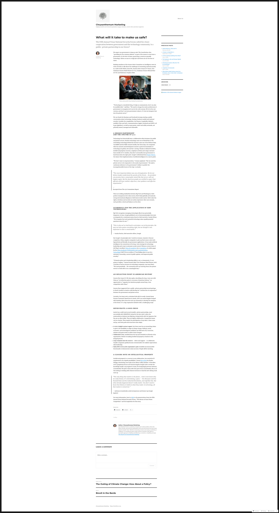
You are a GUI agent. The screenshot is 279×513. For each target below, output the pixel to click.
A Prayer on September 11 (168, 52)
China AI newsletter (131, 248)
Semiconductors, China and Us (169, 48)
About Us (180, 18)
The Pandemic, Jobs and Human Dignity (171, 59)
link (133, 397)
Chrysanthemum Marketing (110, 24)
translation (143, 248)
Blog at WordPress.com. (115, 506)
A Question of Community (168, 68)
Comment (152, 465)
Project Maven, (151, 155)
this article (144, 360)
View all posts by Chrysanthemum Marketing (128, 434)
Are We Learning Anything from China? (171, 55)
